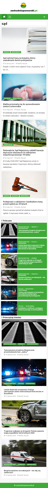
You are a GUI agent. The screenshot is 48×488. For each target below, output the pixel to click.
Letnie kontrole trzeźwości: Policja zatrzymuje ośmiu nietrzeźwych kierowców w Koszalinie (31, 247)
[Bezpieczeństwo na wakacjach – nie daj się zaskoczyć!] (9, 277)
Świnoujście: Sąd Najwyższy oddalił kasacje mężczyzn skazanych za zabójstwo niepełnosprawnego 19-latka (23, 152)
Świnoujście (8, 144)
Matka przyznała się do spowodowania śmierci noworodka (21, 105)
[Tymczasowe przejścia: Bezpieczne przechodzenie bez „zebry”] (9, 230)
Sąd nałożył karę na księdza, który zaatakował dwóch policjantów (19, 59)
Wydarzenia (22, 243)
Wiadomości (16, 52)
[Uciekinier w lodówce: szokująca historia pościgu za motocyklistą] (9, 308)
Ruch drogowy (23, 228)
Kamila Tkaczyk (22, 63)
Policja (34, 242)
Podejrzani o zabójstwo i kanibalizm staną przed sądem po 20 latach (23, 203)
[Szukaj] (44, 17)
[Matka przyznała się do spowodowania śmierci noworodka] (24, 87)
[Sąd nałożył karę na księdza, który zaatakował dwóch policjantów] (24, 41)
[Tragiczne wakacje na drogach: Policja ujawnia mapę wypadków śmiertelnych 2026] (9, 261)
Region (6, 52)
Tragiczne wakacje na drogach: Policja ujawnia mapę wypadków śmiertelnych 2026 (30, 261)
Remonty (34, 227)
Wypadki (34, 258)
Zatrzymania (22, 290)
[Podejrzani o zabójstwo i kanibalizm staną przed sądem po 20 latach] (24, 184)
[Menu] (9, 17)
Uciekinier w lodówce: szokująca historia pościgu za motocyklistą (30, 309)
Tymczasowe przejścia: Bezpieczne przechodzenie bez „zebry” (31, 231)
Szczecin (7, 98)
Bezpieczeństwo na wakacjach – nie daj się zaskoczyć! (31, 278)
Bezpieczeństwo (23, 227)
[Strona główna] (4, 16)
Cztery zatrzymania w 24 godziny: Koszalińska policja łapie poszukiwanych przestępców (31, 294)
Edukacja (34, 274)
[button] (9, 17)
